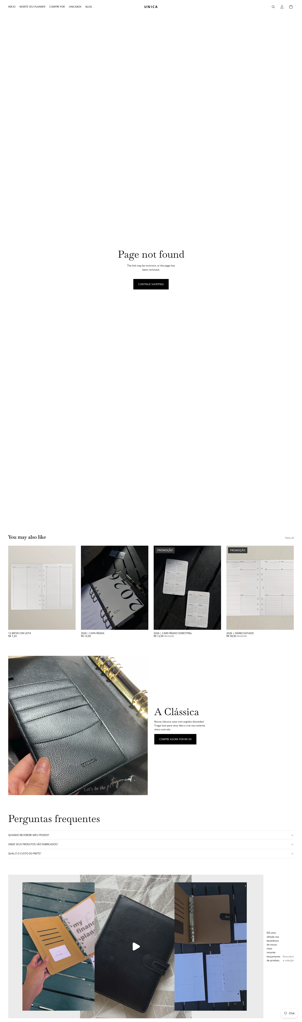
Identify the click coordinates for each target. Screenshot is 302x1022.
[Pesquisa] (273, 6)
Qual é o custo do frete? (24, 853)
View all (289, 538)
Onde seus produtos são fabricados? (33, 844)
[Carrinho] (290, 6)
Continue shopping (151, 284)
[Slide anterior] (232, 587)
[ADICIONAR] (214, 623)
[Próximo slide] (287, 587)
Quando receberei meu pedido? (28, 835)
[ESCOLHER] (69, 623)
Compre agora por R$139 (175, 739)
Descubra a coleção (288, 958)
